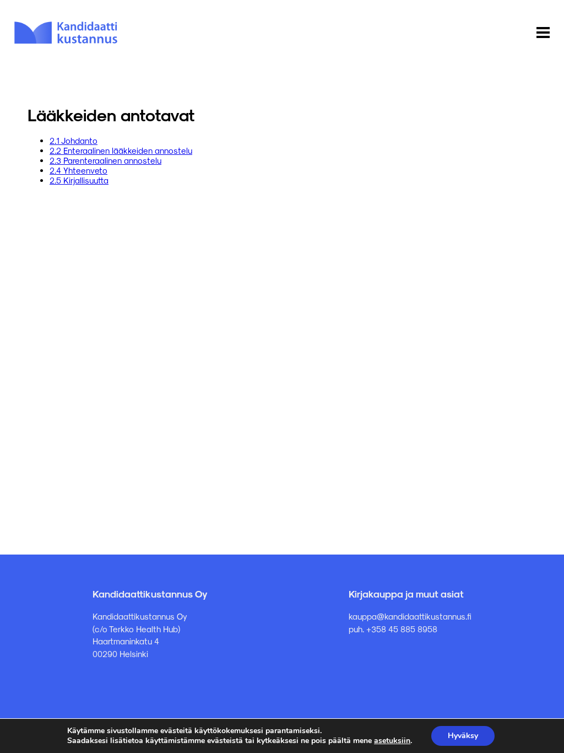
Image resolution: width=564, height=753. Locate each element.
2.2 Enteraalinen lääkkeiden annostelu (121, 150)
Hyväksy (463, 735)
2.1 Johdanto (73, 141)
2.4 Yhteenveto (78, 170)
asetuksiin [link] (392, 740)
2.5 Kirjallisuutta (79, 180)
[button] (543, 33)
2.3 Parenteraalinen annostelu (105, 160)
